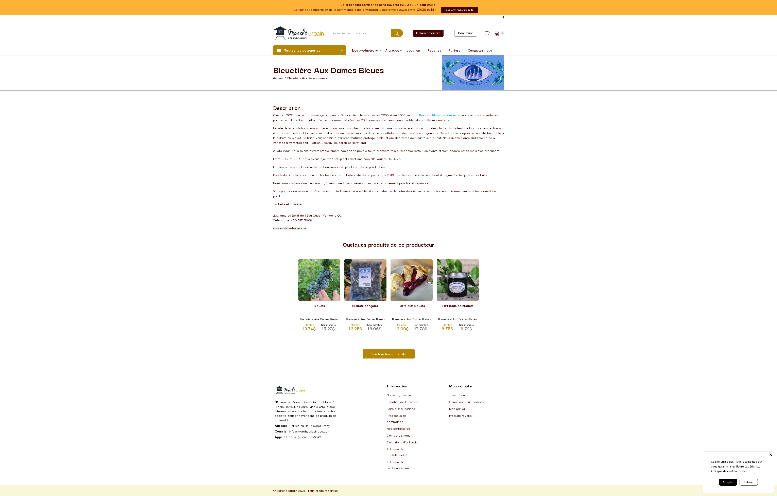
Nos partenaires (398, 428)
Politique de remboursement (398, 464)
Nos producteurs (365, 50)
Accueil (278, 78)
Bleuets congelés (365, 305)
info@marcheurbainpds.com (309, 431)
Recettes (434, 50)
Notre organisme (399, 394)
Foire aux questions (401, 408)
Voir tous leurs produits (389, 353)
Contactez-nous (480, 50)
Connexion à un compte (466, 401)
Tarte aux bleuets (411, 305)
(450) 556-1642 (309, 436)
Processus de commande (397, 418)
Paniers (454, 50)
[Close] (771, 455)
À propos (392, 50)
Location (413, 50)
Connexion (465, 32)
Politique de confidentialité (397, 451)
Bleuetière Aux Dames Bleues (307, 78)
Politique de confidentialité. (728, 471)
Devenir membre (428, 32)
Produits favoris (460, 415)
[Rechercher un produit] (397, 33)
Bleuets (319, 305)
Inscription (457, 394)
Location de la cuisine (403, 401)
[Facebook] (503, 17)
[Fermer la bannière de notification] (501, 9)
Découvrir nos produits (460, 10)
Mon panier (457, 408)
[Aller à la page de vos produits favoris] (487, 33)
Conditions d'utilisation (403, 442)
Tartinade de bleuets (457, 305)
